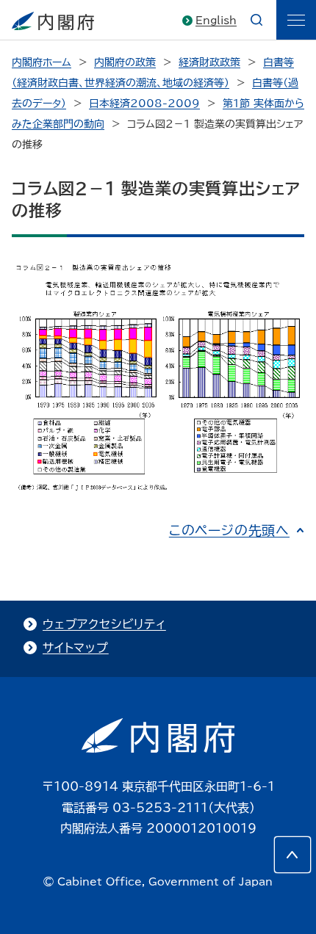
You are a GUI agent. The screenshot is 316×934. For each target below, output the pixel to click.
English (216, 20)
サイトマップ (76, 648)
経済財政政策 (209, 62)
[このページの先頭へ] (292, 854)
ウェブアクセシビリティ (104, 624)
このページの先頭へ (229, 530)
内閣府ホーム (41, 62)
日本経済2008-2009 (144, 103)
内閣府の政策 (125, 62)
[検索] (256, 20)
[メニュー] (296, 20)
